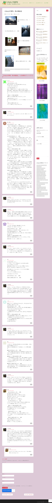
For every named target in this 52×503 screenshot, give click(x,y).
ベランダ (44, 175)
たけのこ (42, 169)
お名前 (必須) (39, 133)
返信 (31, 204)
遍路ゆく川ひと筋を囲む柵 (40, 194)
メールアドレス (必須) (40, 136)
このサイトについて (25, 2)
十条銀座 (46, 179)
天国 (37, 184)
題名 (37, 140)
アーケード (41, 172)
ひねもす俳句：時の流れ (40, 18)
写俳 (25, 69)
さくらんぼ (38, 169)
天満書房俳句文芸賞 (42, 184)
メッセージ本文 (39, 143)
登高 (37, 191)
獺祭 (5, 70)
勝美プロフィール (31, 2)
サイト (3, 481)
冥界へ (41, 179)
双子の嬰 (38, 181)
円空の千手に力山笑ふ (40, 178)
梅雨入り (41, 188)
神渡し (40, 191)
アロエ (38, 172)
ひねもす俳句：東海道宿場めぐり (42, 16)
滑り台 (44, 188)
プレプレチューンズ (17, 69)
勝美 (43, 179)
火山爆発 (38, 190)
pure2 (13, 14)
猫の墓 (41, 190)
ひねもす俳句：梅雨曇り (40, 24)
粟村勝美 (8, 70)
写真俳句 (28, 69)
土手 (47, 182)
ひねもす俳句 (17, 14)
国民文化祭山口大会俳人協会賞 (41, 182)
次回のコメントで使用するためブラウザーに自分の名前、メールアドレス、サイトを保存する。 (17, 485)
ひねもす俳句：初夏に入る (41, 22)
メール (3, 477)
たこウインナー (39, 171)
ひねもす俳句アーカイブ (39, 2)
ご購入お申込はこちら (40, 63)
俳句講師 (22, 69)
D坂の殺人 (38, 165)
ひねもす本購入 (46, 2)
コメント (4, 462)
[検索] (47, 10)
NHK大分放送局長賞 (43, 165)
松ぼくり (38, 188)
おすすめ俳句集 (7, 69)
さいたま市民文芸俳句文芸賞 (41, 168)
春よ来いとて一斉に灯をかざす (41, 187)
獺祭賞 (46, 190)
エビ (44, 172)
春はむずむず (39, 185)
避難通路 (46, 194)
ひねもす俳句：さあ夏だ (40, 20)
